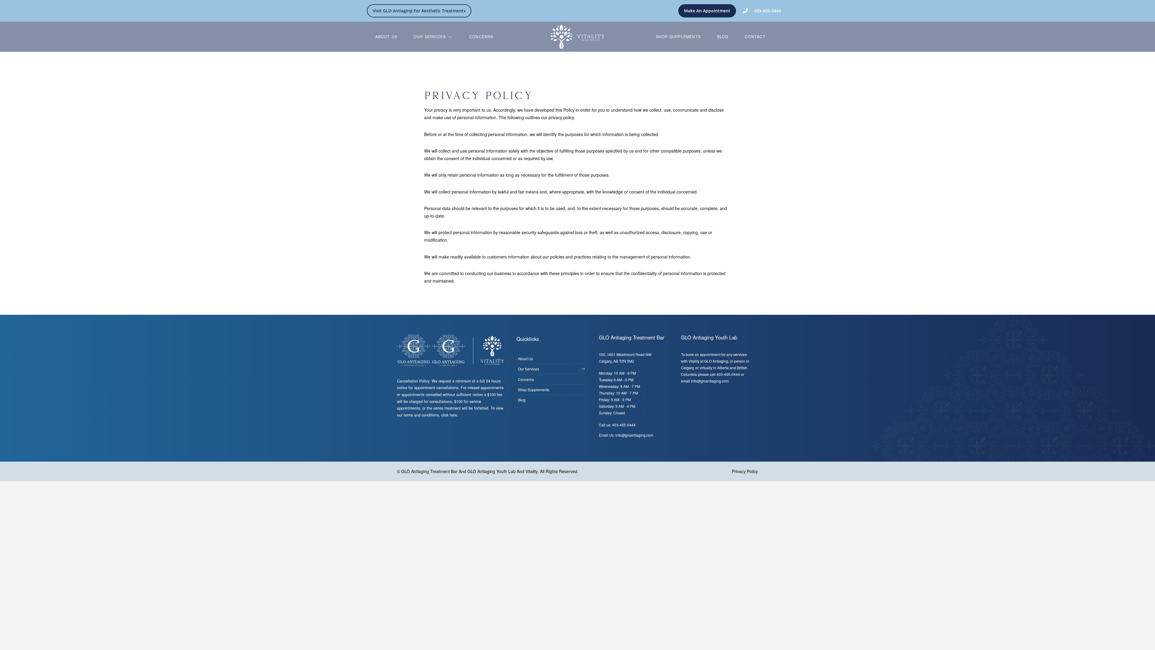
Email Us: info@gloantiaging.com (626, 435)
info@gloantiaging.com (710, 380)
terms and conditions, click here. (431, 415)
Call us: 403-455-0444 (617, 424)
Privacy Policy (745, 471)
